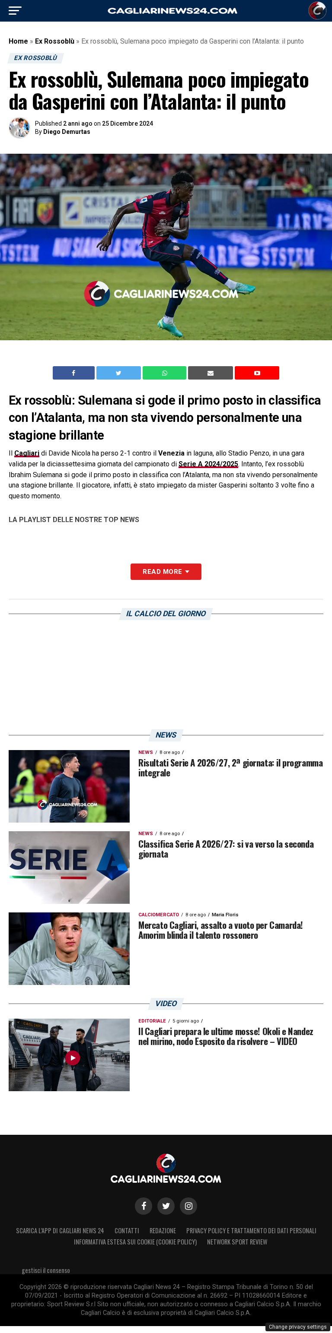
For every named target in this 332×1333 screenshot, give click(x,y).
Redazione (163, 1230)
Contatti (127, 1230)
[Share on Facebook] (75, 373)
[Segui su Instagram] (188, 1206)
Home (18, 41)
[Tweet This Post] (119, 373)
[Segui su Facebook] (143, 1206)
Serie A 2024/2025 (208, 464)
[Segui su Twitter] (166, 1206)
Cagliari (26, 453)
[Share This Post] (165, 373)
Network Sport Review (237, 1241)
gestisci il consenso (46, 1270)
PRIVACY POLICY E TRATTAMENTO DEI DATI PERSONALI (251, 1230)
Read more (162, 572)
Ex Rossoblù (54, 41)
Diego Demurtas (66, 131)
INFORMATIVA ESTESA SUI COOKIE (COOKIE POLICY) (135, 1241)
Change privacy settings (298, 1327)
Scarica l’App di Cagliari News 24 (60, 1230)
